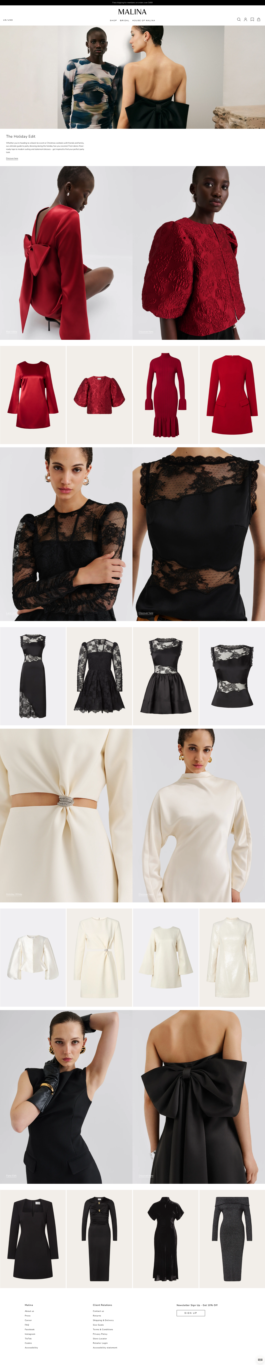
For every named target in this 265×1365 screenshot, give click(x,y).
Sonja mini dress (10, 1284)
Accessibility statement (105, 1347)
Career (28, 1320)
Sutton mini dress (77, 1003)
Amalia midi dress (144, 441)
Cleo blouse (74, 441)
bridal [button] (124, 20)
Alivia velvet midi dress (147, 1284)
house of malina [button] (143, 20)
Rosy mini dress (143, 722)
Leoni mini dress (77, 722)
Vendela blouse (9, 1003)
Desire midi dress (11, 722)
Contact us (98, 1311)
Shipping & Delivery (103, 1320)
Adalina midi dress (210, 1284)
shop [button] (113, 20)
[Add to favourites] (64, 442)
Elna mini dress (9, 441)
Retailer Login (100, 1343)
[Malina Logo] (132, 11)
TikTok (28, 1338)
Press (28, 1315)
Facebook (30, 1329)
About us (29, 1311)
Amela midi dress (77, 1284)
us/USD (8, 20)
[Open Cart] (258, 19)
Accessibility (31, 1347)
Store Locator (100, 1338)
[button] (260, 1359)
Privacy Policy (100, 1334)
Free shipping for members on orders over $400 (132, 2)
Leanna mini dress (210, 441)
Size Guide (98, 1325)
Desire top (206, 722)
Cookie (28, 1343)
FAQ (27, 1325)
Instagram (30, 1334)
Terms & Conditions (103, 1329)
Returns (97, 1315)
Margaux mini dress (211, 1003)
